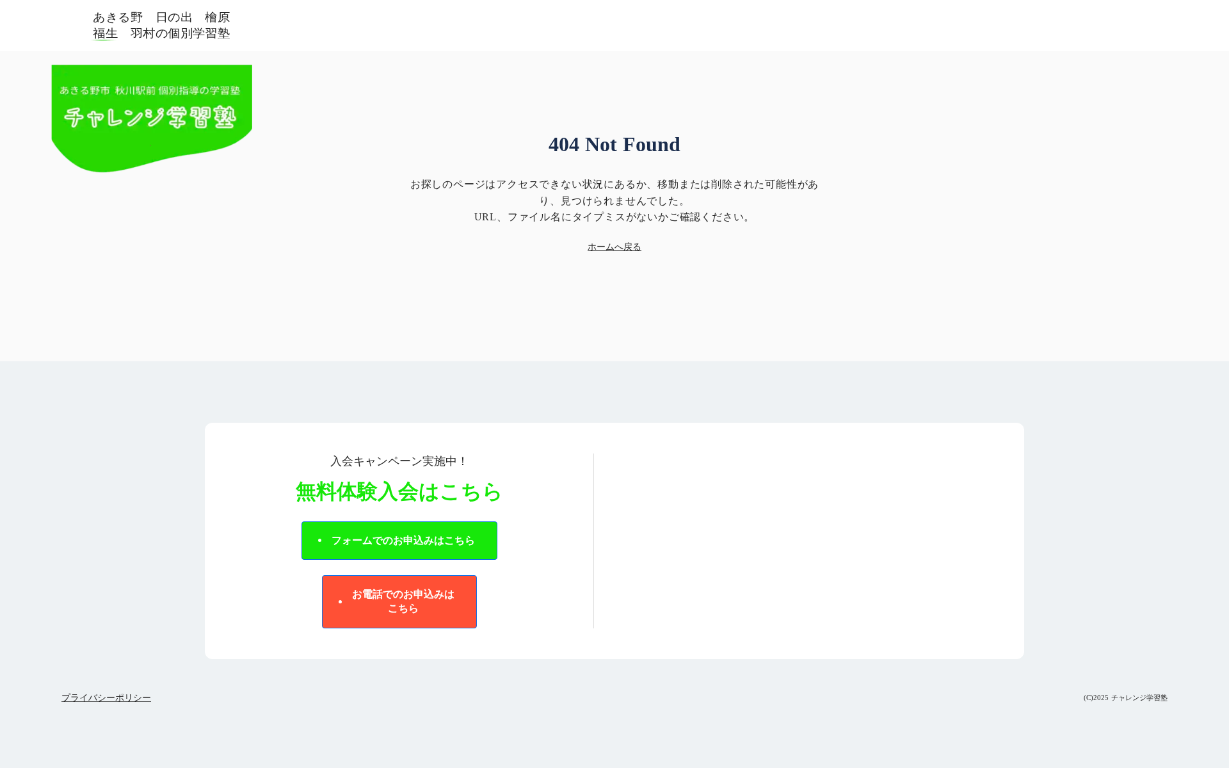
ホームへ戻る (614, 247)
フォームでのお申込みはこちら (403, 540)
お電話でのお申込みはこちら (403, 601)
